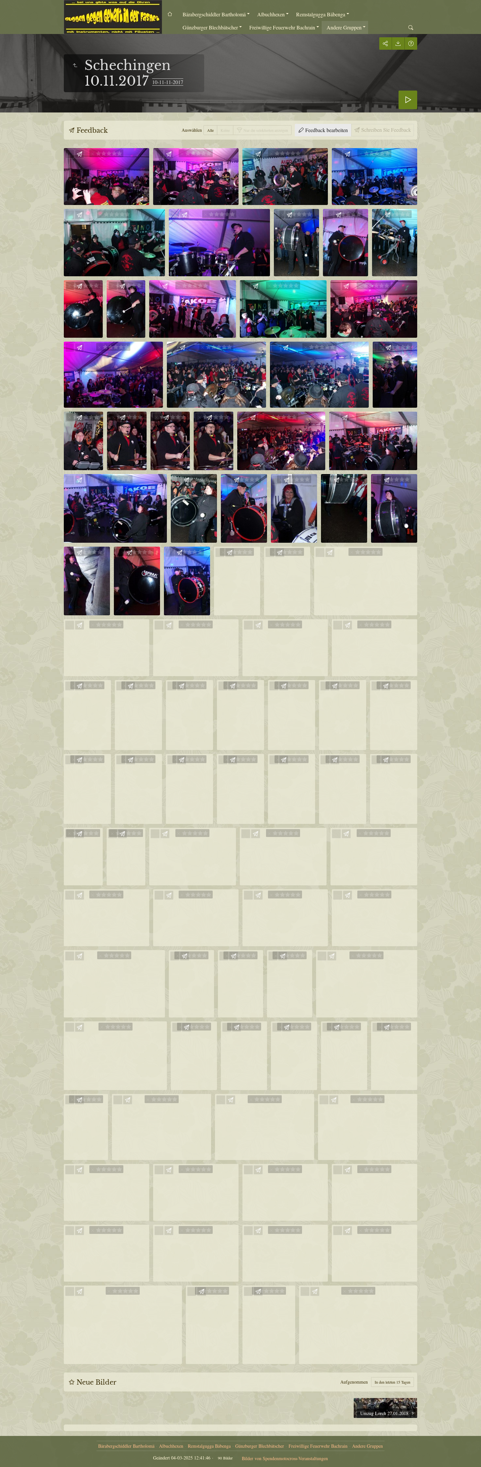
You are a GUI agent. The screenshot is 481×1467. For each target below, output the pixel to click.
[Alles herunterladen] (398, 43)
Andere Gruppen (344, 27)
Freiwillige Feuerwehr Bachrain (282, 27)
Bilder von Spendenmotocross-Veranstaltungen (285, 1458)
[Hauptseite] (113, 17)
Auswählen (192, 130)
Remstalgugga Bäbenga (320, 14)
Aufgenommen (354, 1382)
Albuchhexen (271, 14)
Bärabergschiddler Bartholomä (214, 14)
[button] (13, 1454)
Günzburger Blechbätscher (210, 27)
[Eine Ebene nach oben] (75, 65)
